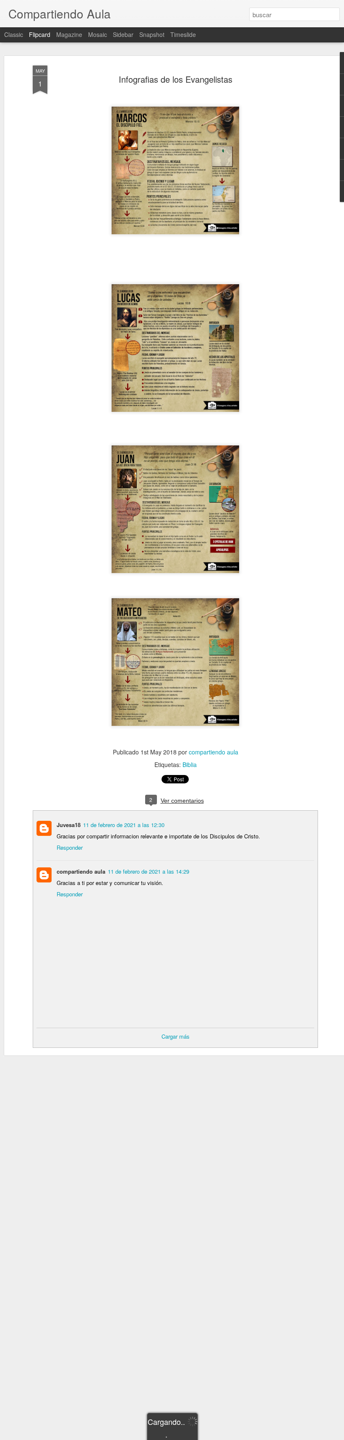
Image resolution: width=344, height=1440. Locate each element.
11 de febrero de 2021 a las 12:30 (123, 825)
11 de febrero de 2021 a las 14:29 (148, 871)
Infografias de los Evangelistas (175, 79)
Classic (13, 34)
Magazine (69, 34)
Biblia (189, 764)
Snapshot (151, 34)
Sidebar (123, 34)
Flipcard (39, 34)
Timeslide (183, 34)
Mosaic (97, 34)
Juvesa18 (69, 825)
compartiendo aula (213, 752)
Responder (70, 847)
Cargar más (176, 1036)
